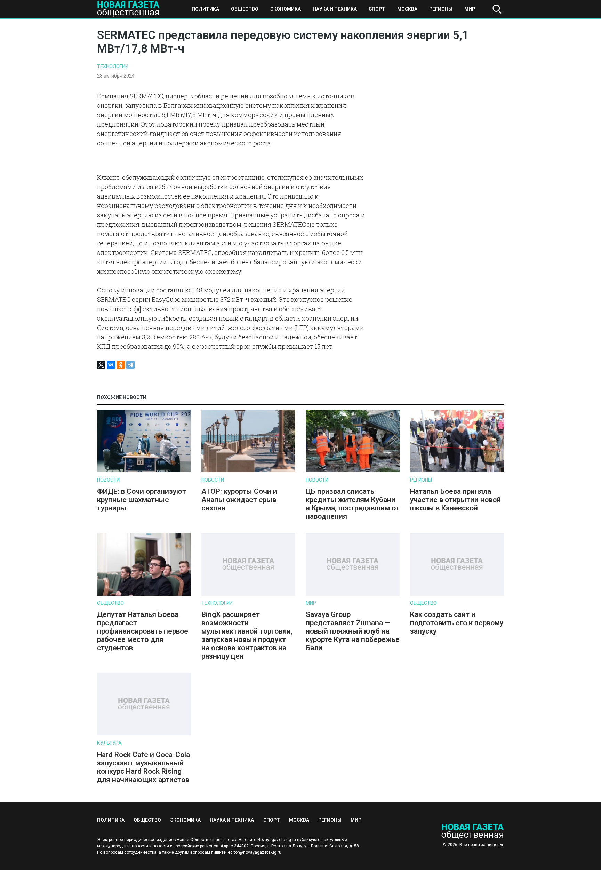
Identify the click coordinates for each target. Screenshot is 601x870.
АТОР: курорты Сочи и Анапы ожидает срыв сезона (239, 499)
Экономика (285, 9)
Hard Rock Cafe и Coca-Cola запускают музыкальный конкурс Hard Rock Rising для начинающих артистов (143, 767)
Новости (108, 480)
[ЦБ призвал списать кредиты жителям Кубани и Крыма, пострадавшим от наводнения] (353, 470)
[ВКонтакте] (111, 365)
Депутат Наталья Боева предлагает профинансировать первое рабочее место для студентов (142, 631)
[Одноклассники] (121, 365)
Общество (244, 9)
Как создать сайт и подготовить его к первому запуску (456, 622)
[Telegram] (130, 365)
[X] (101, 365)
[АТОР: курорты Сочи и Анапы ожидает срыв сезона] (248, 470)
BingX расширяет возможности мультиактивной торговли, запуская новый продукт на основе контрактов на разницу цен (247, 635)
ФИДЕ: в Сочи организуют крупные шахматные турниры (141, 499)
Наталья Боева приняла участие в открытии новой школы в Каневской (455, 499)
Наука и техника (335, 9)
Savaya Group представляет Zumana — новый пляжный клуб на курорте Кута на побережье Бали (353, 631)
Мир (469, 9)
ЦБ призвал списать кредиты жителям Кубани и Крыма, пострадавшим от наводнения (353, 504)
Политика (205, 9)
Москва (407, 9)
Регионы (440, 9)
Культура (109, 743)
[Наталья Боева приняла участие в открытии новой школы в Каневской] (457, 470)
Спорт (377, 9)
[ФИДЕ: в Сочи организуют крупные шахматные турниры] (144, 470)
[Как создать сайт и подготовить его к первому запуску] (457, 594)
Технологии (112, 66)
